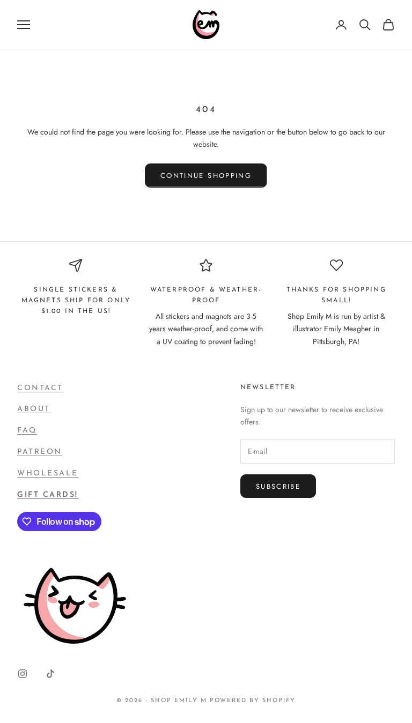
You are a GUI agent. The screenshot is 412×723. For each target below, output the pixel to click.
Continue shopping (206, 175)
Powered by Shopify (253, 701)
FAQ (27, 431)
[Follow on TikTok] (50, 673)
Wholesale (47, 473)
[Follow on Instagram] (22, 673)
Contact (40, 388)
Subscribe (278, 486)
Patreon (39, 452)
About (33, 409)
